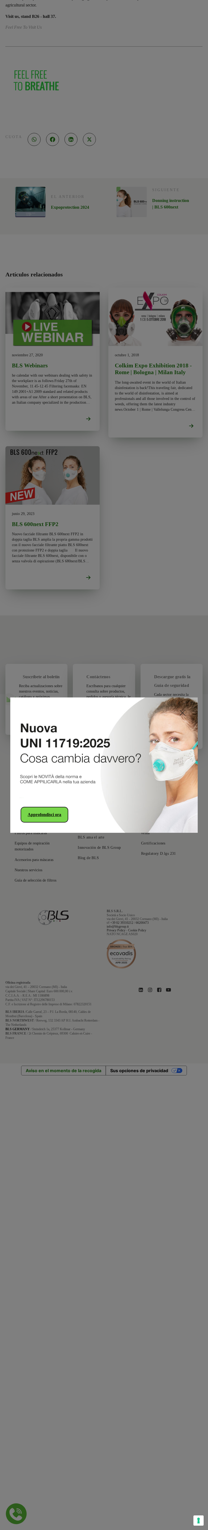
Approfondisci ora (44, 814)
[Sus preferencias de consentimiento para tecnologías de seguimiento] (198, 1520)
